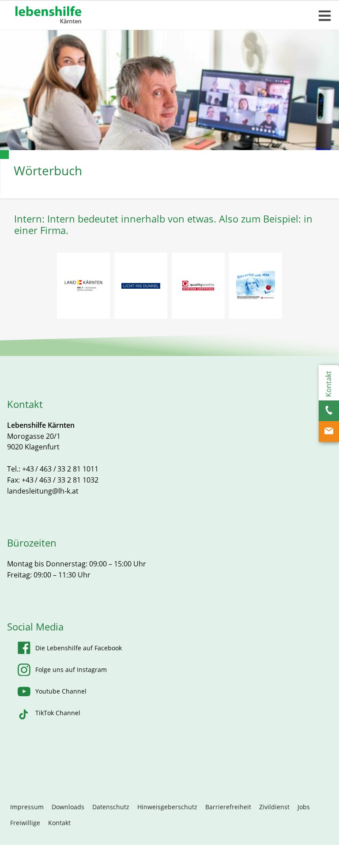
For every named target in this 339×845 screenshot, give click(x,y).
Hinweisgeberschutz (167, 807)
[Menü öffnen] (325, 16)
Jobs (304, 807)
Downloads (68, 807)
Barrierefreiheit (228, 807)
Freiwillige (25, 823)
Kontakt (59, 823)
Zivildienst (274, 807)
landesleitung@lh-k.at (43, 491)
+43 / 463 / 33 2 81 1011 (60, 469)
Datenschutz (110, 807)
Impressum (27, 807)
